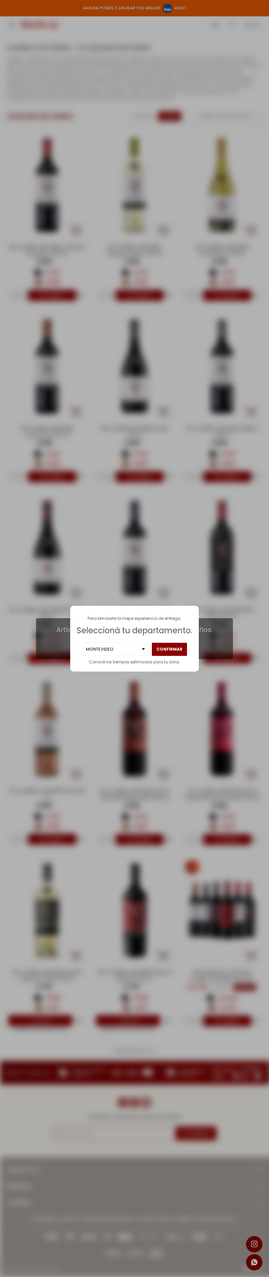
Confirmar (169, 649)
